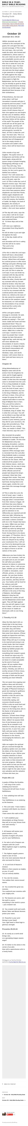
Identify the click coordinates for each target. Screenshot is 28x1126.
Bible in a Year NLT (10, 1084)
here (6, 960)
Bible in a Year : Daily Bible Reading (13, 3)
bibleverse (18, 11)
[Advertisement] (14, 1021)
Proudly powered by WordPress (9, 1122)
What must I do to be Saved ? (9, 22)
